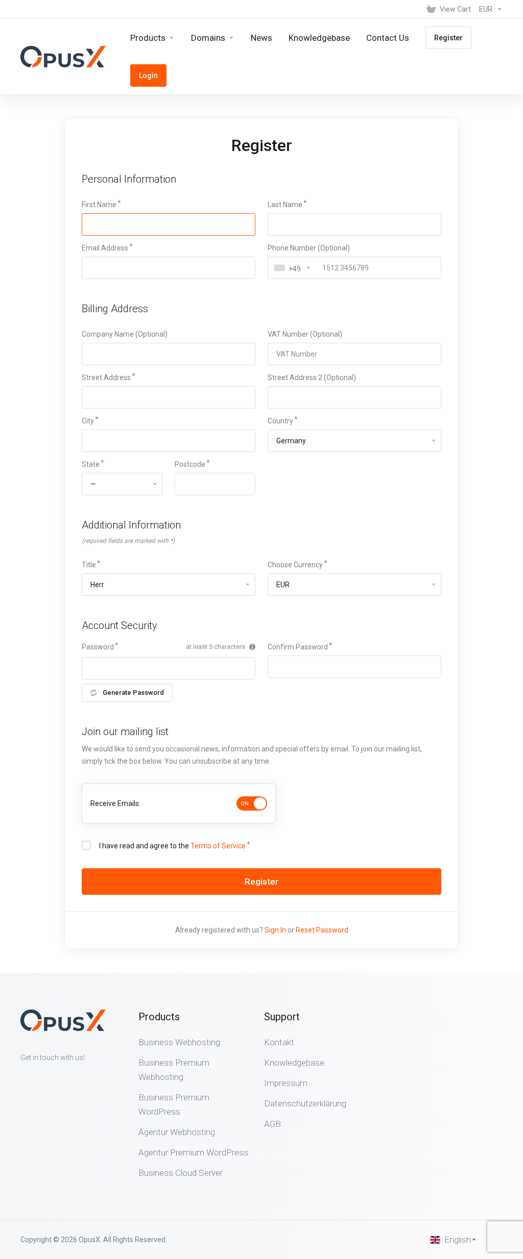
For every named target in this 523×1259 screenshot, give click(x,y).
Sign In (275, 930)
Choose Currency (295, 565)
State (91, 464)
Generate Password (133, 692)
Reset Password (322, 930)
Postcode (190, 464)
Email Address (105, 248)
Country (280, 421)
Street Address (106, 377)
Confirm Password (298, 647)
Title (89, 565)
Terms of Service (218, 846)
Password (98, 647)
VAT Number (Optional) (305, 334)
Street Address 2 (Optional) (312, 377)
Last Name (285, 204)
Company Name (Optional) (125, 334)
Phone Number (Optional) (309, 248)
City (88, 421)
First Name (99, 204)
